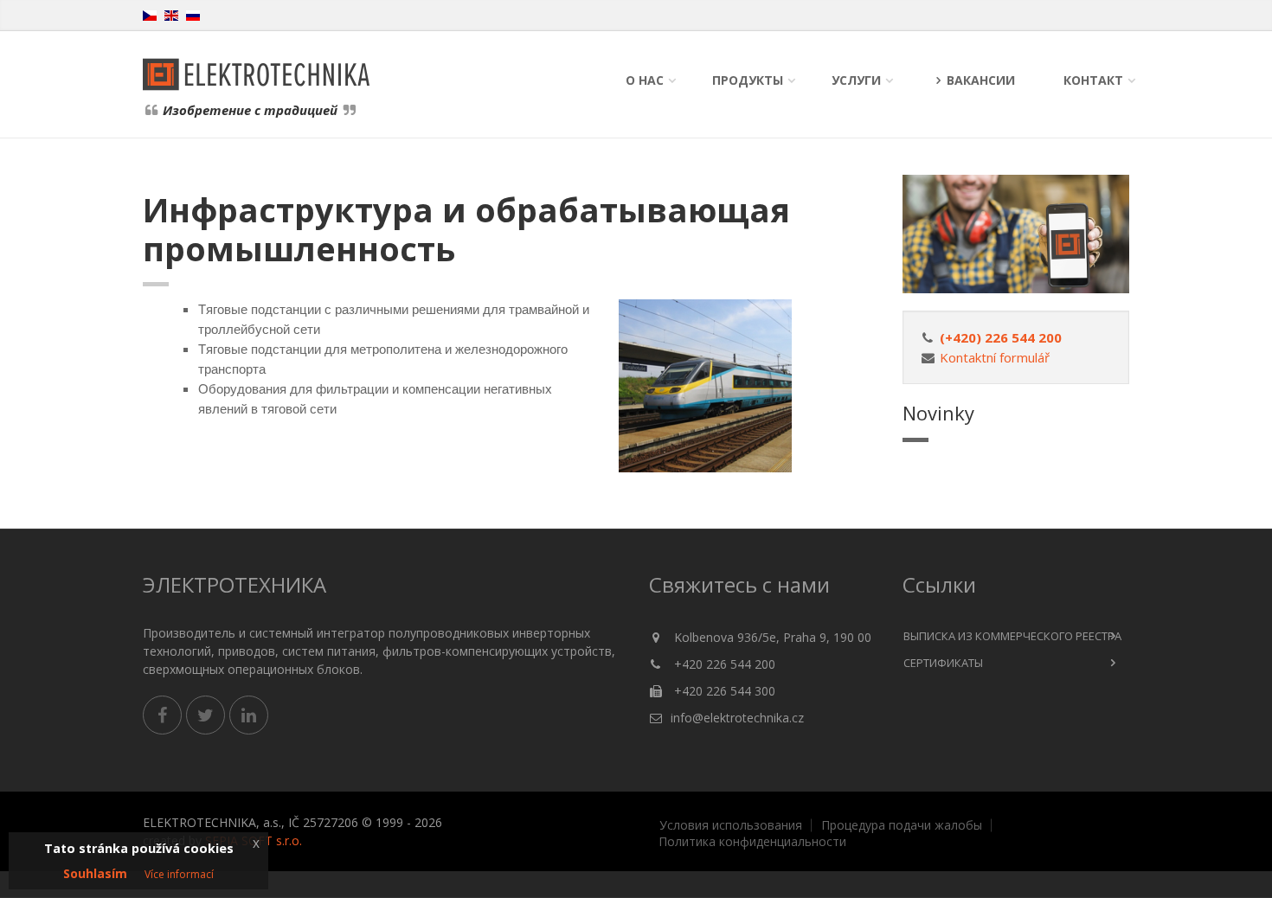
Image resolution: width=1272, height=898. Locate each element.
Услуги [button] (856, 80)
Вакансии (981, 80)
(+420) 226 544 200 (1001, 337)
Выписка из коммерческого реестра (1012, 636)
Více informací (179, 874)
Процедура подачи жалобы (901, 825)
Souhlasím (95, 873)
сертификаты (943, 662)
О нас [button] (645, 80)
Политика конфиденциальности (752, 842)
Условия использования (730, 825)
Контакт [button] (1093, 80)
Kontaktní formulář (995, 357)
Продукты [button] (747, 80)
